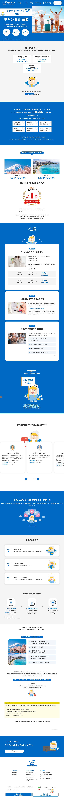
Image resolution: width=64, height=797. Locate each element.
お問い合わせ (14, 751)
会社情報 (31, 3)
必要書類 (7, 612)
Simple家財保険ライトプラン (46, 775)
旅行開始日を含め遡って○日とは (37, 308)
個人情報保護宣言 (30, 787)
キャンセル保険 (30, 770)
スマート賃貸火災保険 (45, 772)
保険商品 (19, 3)
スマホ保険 (14, 770)
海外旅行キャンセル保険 (31, 774)
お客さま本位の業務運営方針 (19, 787)
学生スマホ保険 (15, 774)
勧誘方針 (9, 790)
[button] (26, 479)
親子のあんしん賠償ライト (46, 778)
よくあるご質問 (37, 3)
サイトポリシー (16, 790)
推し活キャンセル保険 (31, 777)
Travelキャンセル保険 (30, 772)
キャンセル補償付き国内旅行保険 (31, 780)
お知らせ (26, 3)
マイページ (58, 3)
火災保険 (42, 770)
